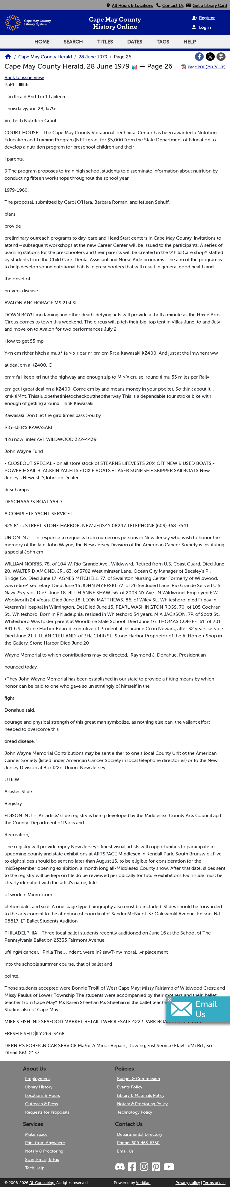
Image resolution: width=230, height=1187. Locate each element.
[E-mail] (221, 56)
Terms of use (214, 1182)
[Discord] (120, 1167)
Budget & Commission (138, 1078)
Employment (37, 1078)
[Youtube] (169, 1167)
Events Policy (129, 1087)
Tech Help (34, 1168)
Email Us (125, 1151)
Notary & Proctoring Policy (142, 1103)
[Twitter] (210, 56)
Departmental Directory (139, 1134)
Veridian (143, 1182)
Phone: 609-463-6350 (138, 1142)
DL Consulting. (42, 1182)
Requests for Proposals (47, 1112)
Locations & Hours (42, 1095)
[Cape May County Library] (8, 58)
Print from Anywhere (45, 1142)
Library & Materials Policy (140, 1095)
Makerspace (36, 1134)
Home (41, 41)
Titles (105, 41)
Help (190, 41)
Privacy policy (187, 1182)
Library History (38, 1087)
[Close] (169, 999)
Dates (134, 41)
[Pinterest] (156, 1167)
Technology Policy (134, 1112)
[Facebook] (199, 56)
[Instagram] (144, 1167)
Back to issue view (24, 77)
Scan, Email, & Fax (42, 1159)
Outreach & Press (41, 1103)
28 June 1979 (92, 57)
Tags (163, 41)
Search (73, 41)
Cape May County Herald (45, 57)
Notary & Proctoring (44, 1151)
